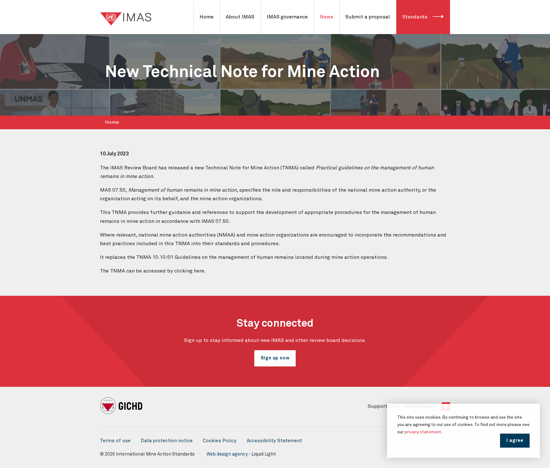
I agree (514, 440)
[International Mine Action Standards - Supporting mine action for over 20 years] (126, 19)
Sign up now (275, 358)
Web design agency (228, 454)
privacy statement (423, 432)
